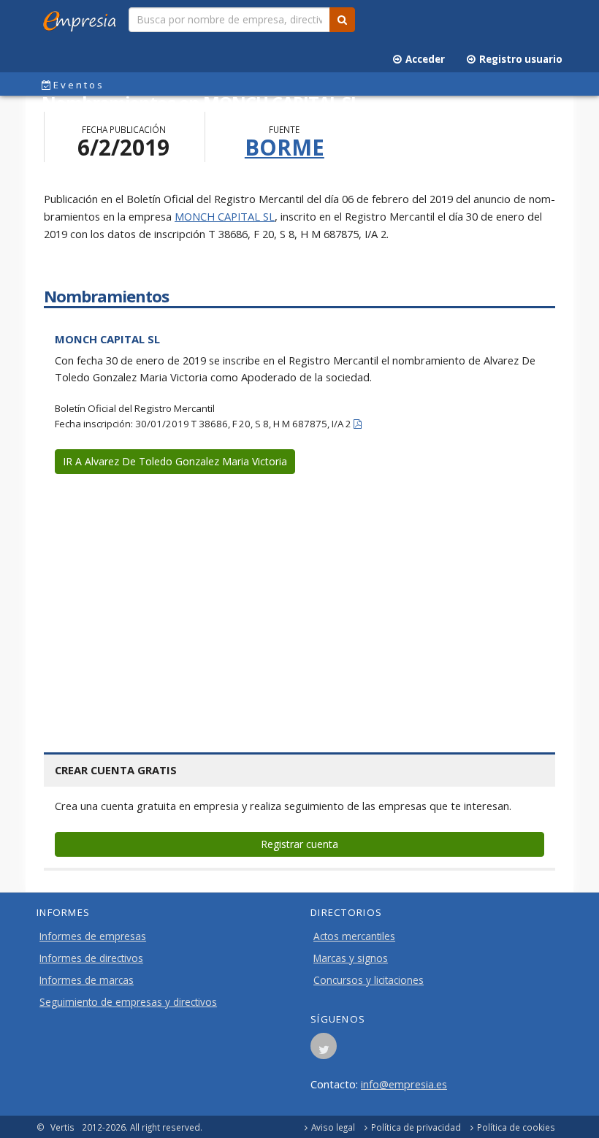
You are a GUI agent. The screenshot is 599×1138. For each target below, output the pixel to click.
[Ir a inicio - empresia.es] (83, 18)
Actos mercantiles (354, 936)
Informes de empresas (92, 936)
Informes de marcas (86, 980)
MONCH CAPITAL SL (225, 216)
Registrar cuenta (299, 844)
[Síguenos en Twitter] (323, 1050)
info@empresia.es (404, 1084)
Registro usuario (518, 59)
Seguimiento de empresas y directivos (128, 1002)
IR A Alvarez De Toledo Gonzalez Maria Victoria (175, 461)
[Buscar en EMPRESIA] (342, 19)
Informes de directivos (91, 958)
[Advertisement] (299, 594)
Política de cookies (516, 1127)
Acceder (423, 59)
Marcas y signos (350, 958)
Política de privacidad (416, 1127)
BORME (284, 147)
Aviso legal (333, 1127)
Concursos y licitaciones (368, 980)
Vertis (62, 1127)
